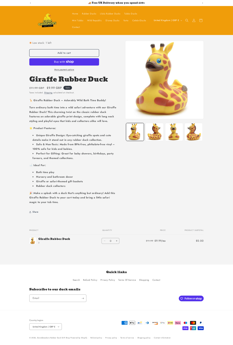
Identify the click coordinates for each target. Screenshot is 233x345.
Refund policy (96, 337)
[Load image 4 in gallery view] (194, 132)
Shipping (48, 92)
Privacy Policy (107, 280)
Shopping (144, 280)
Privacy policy (111, 337)
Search (76, 280)
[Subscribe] (82, 298)
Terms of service (127, 337)
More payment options (64, 69)
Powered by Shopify (79, 337)
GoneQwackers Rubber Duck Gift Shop (53, 337)
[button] (186, 20)
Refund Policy (90, 280)
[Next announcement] (202, 3)
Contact (156, 280)
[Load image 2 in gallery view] (154, 132)
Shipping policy (144, 337)
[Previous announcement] (30, 3)
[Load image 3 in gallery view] (174, 132)
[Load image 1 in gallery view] (135, 132)
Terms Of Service (127, 280)
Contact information (162, 337)
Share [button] (35, 211)
